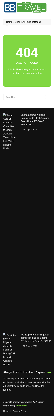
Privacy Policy (19, 411)
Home (9, 22)
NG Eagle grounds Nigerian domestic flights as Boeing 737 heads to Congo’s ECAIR (36, 337)
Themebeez (21, 405)
